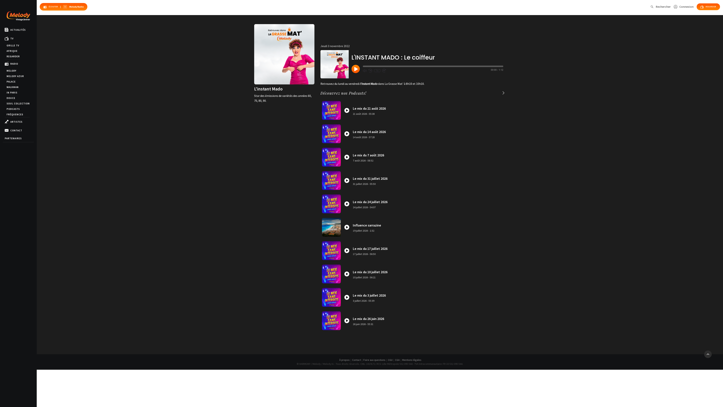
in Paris (12, 92)
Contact (16, 130)
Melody (11, 70)
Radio (14, 63)
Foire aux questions (374, 360)
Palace (11, 81)
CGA (397, 360)
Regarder (13, 56)
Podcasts (13, 109)
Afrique (12, 51)
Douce (11, 98)
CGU (390, 360)
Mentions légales (411, 360)
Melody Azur (15, 76)
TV (12, 38)
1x (377, 70)
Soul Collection (18, 103)
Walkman (13, 87)
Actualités (18, 29)
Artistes (16, 121)
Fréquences (15, 114)
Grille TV (13, 45)
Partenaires (13, 138)
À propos (344, 360)
